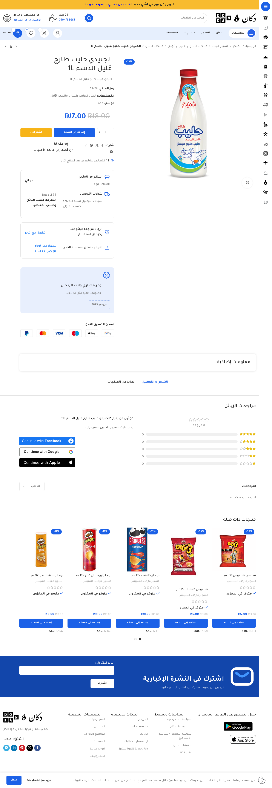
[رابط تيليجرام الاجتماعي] (111, 152)
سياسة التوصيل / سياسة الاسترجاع (175, 736)
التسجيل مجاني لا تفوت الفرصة (108, 4)
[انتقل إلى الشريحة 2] (135, 639)
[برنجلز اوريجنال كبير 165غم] (89, 549)
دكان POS (185, 752)
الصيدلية (99, 741)
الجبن (92, 96)
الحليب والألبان (78, 96)
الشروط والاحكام (180, 726)
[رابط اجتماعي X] (97, 145)
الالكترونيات (97, 756)
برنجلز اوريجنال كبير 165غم (93, 575)
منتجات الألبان (154, 46)
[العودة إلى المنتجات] (11, 46)
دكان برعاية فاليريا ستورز (133, 749)
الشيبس (232, 581)
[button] (234, 623)
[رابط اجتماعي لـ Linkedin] (86, 145)
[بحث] (89, 18)
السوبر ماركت (220, 46)
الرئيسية (251, 46)
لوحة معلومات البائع (135, 741)
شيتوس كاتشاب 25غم (192, 589)
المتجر (237, 46)
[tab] (155, 382)
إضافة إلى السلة (74, 132)
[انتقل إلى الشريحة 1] (140, 639)
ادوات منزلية (97, 749)
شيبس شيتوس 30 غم (240, 575)
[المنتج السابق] (16, 46)
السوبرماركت (97, 719)
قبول (14, 780)
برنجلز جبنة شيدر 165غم (47, 575)
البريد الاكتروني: (104, 663)
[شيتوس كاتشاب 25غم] (186, 556)
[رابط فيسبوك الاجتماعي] (102, 145)
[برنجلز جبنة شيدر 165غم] (41, 549)
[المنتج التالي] (5, 46)
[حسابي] (57, 33)
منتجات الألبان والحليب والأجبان (187, 46)
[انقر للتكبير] (247, 182)
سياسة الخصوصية (179, 719)
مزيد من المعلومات (38, 780)
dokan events (139, 726)
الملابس (99, 726)
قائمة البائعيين (182, 745)
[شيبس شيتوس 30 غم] (234, 549)
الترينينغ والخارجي (94, 734)
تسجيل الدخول (109, 427)
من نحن (143, 734)
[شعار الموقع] (236, 18)
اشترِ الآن (36, 132)
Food (100, 103)
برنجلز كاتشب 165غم (146, 575)
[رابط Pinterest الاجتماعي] (91, 145)
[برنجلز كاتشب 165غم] (138, 549)
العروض (143, 719)
